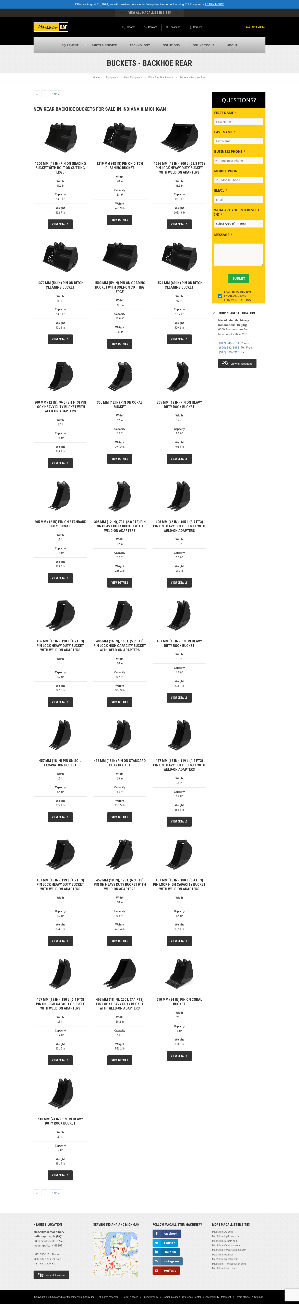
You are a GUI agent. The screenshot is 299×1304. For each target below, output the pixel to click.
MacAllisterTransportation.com (229, 1263)
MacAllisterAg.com (222, 1231)
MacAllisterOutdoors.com (226, 1245)
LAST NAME (223, 132)
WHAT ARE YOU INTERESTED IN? (236, 212)
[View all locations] (115, 1279)
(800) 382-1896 (229, 347)
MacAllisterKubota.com (225, 1241)
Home (96, 77)
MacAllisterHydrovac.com (226, 1236)
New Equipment (133, 77)
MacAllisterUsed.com (224, 1268)
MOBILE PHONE (226, 171)
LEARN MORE (214, 4)
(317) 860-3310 (229, 352)
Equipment (112, 77)
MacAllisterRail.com (223, 1254)
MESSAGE (221, 234)
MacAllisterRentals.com (225, 1259)
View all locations (241, 363)
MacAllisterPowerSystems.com (229, 1250)
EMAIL (219, 190)
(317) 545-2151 (254, 26)
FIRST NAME (224, 113)
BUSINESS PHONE (228, 151)
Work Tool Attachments (160, 77)
